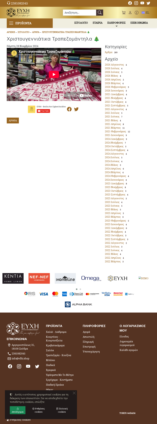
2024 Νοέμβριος (114, 142)
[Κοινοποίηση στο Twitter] (76, 110)
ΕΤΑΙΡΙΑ (97, 22)
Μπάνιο (50, 360)
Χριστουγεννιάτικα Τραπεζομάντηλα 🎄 (66, 32)
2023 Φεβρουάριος (115, 220)
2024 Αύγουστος (114, 153)
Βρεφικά (51, 370)
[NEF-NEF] (39, 278)
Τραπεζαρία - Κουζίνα (58, 355)
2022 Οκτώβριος (114, 235)
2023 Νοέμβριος (114, 187)
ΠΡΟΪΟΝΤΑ (23, 23)
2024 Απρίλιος (113, 168)
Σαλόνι (50, 350)
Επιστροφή (89, 346)
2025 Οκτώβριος (114, 101)
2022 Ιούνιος (112, 250)
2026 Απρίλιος (113, 79)
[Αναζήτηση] (99, 13)
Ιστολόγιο (23, 32)
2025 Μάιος (111, 120)
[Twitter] (148, 3)
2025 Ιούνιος (112, 116)
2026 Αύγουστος (114, 64)
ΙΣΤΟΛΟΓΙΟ (81, 22)
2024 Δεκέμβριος (114, 139)
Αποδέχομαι (18, 411)
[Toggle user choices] (130, 12)
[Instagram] (136, 3)
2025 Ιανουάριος (114, 135)
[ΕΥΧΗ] (117, 278)
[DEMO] (143, 278)
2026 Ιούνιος (112, 72)
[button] (124, 12)
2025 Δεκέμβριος (114, 94)
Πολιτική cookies (63, 410)
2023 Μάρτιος (113, 216)
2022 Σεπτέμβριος (115, 239)
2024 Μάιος (111, 165)
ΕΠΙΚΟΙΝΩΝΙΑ (139, 22)
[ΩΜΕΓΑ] (91, 278)
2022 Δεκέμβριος (114, 228)
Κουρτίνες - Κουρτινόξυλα (54, 338)
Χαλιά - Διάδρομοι (56, 332)
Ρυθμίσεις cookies (20, 419)
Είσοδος (124, 336)
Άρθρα (35, 32)
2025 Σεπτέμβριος (115, 105)
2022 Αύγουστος (114, 243)
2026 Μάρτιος (113, 83)
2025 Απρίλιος (113, 124)
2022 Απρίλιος (113, 257)
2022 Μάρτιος (113, 261)
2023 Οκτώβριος (114, 191)
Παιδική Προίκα (55, 384)
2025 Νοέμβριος (114, 98)
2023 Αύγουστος (114, 198)
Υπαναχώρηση (91, 351)
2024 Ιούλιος (112, 157)
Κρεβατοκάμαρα (55, 345)
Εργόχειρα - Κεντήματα (59, 379)
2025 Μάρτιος (113, 127)
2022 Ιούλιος (112, 246)
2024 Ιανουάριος (114, 179)
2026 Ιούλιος (112, 68)
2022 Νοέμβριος (114, 231)
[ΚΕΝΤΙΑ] (13, 278)
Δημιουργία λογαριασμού (127, 343)
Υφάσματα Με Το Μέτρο (60, 375)
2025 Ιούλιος (112, 113)
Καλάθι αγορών (129, 350)
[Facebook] (130, 3)
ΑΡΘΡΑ (13, 120)
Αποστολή (88, 336)
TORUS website (127, 413)
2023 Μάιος (111, 209)
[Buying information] (136, 12)
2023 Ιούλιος (112, 202)
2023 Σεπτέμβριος (115, 194)
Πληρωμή (88, 341)
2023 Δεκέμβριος (114, 183)
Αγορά (86, 332)
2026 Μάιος (111, 75)
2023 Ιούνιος (112, 205)
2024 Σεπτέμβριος (115, 150)
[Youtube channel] (142, 3)
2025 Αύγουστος (114, 109)
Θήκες (49, 389)
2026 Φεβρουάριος (115, 87)
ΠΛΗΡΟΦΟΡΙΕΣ (116, 22)
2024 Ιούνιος (112, 161)
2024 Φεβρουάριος (115, 176)
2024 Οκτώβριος (114, 146)
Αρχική (11, 32)
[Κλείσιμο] (74, 393)
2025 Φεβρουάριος (115, 131)
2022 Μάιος (111, 254)
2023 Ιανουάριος (114, 224)
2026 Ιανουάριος (114, 90)
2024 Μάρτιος (113, 172)
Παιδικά (50, 365)
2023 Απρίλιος (113, 213)
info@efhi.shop (20, 358)
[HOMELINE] (65, 278)
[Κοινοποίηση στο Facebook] (69, 110)
